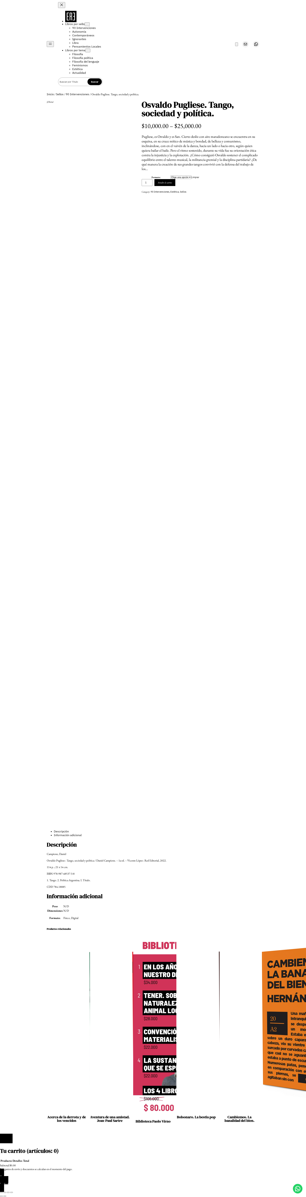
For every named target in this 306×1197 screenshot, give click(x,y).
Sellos (60, 94)
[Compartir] (8, 1192)
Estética (174, 191)
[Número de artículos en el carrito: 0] (236, 44)
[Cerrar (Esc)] (11, 1192)
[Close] (6, 1138)
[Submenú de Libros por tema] (87, 50)
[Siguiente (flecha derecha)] (4, 1196)
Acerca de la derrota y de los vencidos (66, 1118)
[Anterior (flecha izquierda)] (1, 1196)
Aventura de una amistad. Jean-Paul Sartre (110, 1118)
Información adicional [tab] (68, 835)
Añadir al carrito (165, 182)
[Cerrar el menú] (61, 5)
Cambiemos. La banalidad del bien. (239, 1118)
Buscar (94, 81)
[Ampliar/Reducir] (1, 1192)
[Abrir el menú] (50, 44)
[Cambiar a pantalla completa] (4, 1192)
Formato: (156, 177)
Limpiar (195, 177)
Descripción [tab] (61, 831)
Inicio (50, 94)
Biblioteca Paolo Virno (153, 1121)
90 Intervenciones (77, 94)
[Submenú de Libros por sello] (87, 24)
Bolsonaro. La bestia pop (196, 1117)
